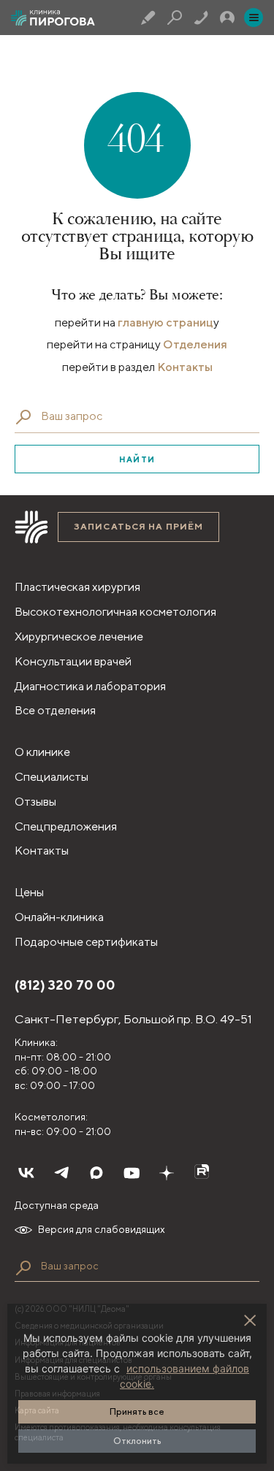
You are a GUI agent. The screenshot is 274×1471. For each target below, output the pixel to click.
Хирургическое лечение (79, 636)
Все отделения (55, 710)
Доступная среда (57, 1205)
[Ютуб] (131, 1173)
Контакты (185, 367)
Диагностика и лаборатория (90, 686)
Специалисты (51, 777)
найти (137, 459)
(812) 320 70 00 (65, 985)
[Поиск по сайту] (23, 1268)
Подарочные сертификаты (86, 942)
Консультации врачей (73, 661)
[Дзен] (166, 1173)
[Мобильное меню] (253, 17)
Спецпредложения (66, 826)
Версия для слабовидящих (101, 1229)
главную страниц (165, 322)
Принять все (137, 1411)
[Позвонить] (200, 17)
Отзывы (35, 802)
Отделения (195, 344)
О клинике (42, 752)
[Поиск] (174, 17)
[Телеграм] (61, 1173)
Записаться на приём (138, 526)
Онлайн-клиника (59, 917)
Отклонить (137, 1440)
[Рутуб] (201, 1173)
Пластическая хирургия (77, 587)
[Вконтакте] (26, 1173)
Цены (29, 892)
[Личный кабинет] (227, 17)
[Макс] (96, 1173)
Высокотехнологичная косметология (115, 612)
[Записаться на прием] (148, 17)
